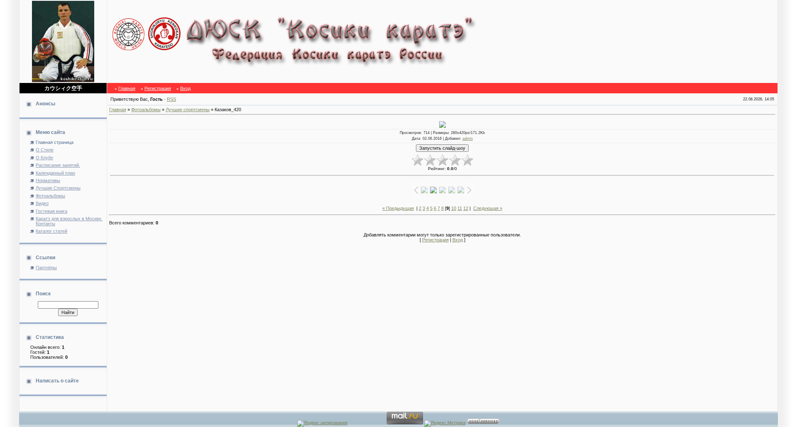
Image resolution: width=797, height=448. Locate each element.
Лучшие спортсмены (188, 109)
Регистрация (157, 88)
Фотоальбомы (146, 109)
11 (459, 208)
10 (453, 208)
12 (465, 208)
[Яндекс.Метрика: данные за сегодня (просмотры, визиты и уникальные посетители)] (444, 423)
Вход (185, 88)
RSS (171, 99)
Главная (126, 88)
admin (467, 138)
